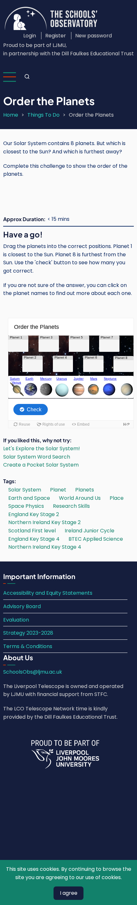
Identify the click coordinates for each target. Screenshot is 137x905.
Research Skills (71, 506)
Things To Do (43, 115)
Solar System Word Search (36, 456)
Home (10, 115)
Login (29, 35)
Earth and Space (29, 498)
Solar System (24, 489)
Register (55, 35)
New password (93, 35)
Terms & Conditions (27, 646)
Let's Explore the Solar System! (41, 448)
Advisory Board (22, 606)
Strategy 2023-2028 (28, 633)
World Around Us (80, 498)
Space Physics (26, 506)
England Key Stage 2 (33, 514)
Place (117, 498)
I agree (68, 893)
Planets (84, 489)
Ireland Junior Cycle (89, 530)
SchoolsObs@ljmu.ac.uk (32, 672)
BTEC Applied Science (95, 539)
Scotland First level (32, 530)
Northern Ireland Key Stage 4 (44, 547)
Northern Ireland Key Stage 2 (44, 522)
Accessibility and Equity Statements (47, 593)
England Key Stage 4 (34, 539)
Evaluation (16, 619)
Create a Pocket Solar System (41, 464)
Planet (58, 489)
